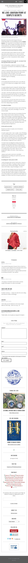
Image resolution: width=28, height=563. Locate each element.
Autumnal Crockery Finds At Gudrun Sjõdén (14, 410)
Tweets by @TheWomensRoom (14, 466)
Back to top (13, 560)
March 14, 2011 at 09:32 (6, 312)
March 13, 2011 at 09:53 (6, 301)
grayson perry (8, 186)
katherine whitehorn (18, 186)
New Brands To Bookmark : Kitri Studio (14, 250)
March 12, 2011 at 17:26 (6, 290)
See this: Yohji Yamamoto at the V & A (14, 223)
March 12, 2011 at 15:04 (6, 263)
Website (3, 351)
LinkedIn (14, 205)
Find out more (14, 513)
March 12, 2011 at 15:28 (6, 279)
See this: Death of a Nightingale (14, 216)
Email (14, 207)
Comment (3, 327)
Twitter (14, 199)
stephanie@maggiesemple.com (10, 311)
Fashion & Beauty (7, 10)
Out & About (14, 10)
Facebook (14, 197)
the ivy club (18, 189)
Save (14, 201)
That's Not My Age (6, 289)
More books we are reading (14, 444)
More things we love (14, 412)
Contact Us (17, 539)
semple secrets (10, 189)
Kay (2, 277)
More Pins (14, 487)
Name (2, 341)
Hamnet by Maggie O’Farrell (14, 442)
